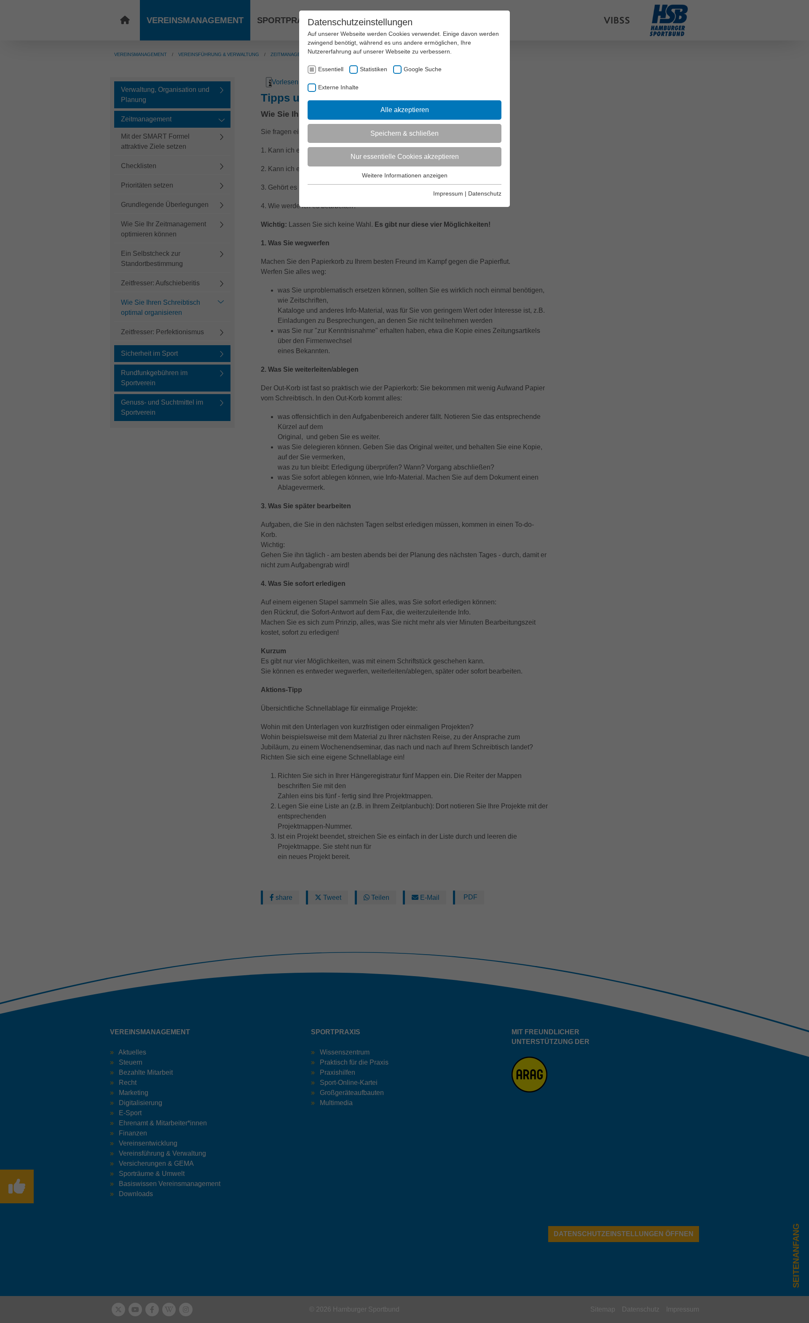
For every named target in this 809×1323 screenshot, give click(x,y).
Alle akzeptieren (404, 109)
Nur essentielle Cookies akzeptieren (405, 156)
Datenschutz (484, 193)
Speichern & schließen (404, 133)
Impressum (448, 193)
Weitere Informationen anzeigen (404, 175)
